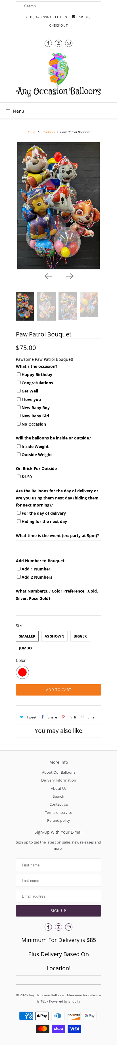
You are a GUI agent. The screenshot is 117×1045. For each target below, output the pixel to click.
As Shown (54, 636)
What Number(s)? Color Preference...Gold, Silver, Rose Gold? (57, 594)
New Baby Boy (36, 407)
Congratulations (37, 382)
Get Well (30, 391)
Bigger (80, 636)
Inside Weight (35, 446)
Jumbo (25, 648)
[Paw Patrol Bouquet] (58, 205)
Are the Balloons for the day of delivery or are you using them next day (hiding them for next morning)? (57, 498)
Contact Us (58, 804)
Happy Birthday (37, 374)
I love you (31, 399)
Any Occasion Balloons (47, 995)
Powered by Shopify (64, 1001)
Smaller (27, 636)
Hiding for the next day (44, 521)
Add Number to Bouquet (40, 560)
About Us (58, 788)
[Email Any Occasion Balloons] (68, 43)
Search (58, 796)
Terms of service (58, 812)
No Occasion (34, 424)
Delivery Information (58, 780)
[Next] (69, 275)
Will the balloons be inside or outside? (53, 438)
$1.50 (27, 476)
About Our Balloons (58, 772)
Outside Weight (37, 454)
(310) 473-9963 (38, 17)
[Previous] (47, 275)
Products (48, 132)
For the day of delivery (44, 513)
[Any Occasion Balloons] (58, 75)
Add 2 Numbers (37, 577)
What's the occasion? (36, 366)
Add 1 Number (36, 569)
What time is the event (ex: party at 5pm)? (57, 535)
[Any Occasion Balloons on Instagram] (58, 43)
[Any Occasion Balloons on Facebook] (48, 43)
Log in (61, 17)
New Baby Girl (35, 416)
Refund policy (58, 820)
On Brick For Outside (36, 468)
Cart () (83, 17)
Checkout (58, 25)
